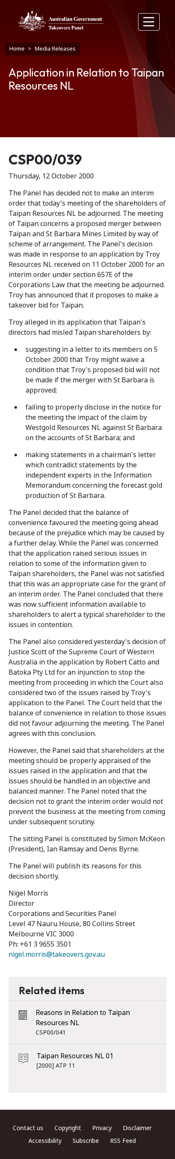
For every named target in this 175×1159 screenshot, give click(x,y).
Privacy (102, 1128)
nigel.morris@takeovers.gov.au (56, 954)
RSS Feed (123, 1140)
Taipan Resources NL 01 (75, 1056)
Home (17, 49)
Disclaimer (137, 1128)
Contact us (28, 1128)
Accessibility (45, 1140)
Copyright (67, 1128)
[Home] (61, 21)
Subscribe (86, 1140)
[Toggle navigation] (149, 22)
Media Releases (55, 49)
